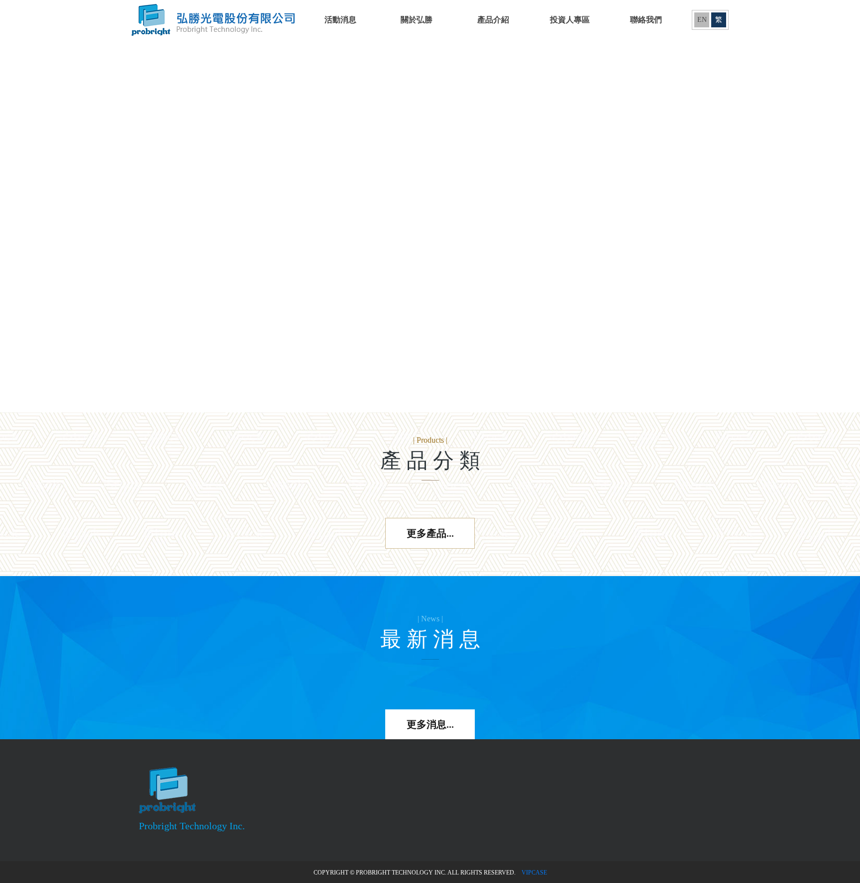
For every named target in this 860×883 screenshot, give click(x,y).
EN (702, 19)
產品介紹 (493, 19)
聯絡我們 (646, 19)
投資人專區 (570, 19)
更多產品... (430, 533)
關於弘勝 (416, 19)
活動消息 (340, 19)
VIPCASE (534, 872)
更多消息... (430, 724)
